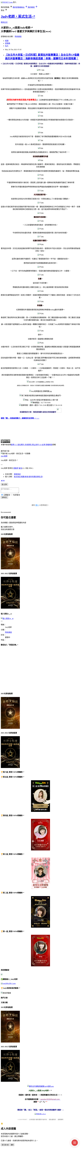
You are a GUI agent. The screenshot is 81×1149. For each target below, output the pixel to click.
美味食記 (17, 474)
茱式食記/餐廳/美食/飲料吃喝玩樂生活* (28, 477)
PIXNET (24, 1119)
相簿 (6, 41)
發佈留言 (4, 497)
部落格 (7, 43)
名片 (6, 46)
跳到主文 (4, 22)
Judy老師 (4, 456)
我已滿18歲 (5, 1145)
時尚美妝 (18, 36)
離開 (12, 1145)
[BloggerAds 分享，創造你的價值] (40, 784)
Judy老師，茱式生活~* (18, 16)
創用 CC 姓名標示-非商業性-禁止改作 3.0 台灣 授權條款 (31, 445)
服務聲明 (60, 1119)
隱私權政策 (52, 1119)
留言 (20, 468)
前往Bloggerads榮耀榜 (40, 950)
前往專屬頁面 (40, 796)
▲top (3, 480)
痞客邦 (15, 468)
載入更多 (4, 484)
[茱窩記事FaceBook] (40, 1114)
